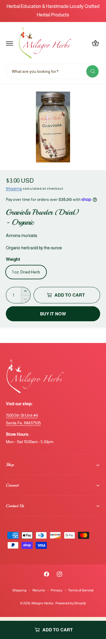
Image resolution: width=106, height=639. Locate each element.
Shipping (14, 188)
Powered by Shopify (70, 603)
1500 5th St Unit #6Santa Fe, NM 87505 (23, 419)
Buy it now (53, 313)
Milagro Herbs (42, 603)
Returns (38, 590)
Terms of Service (81, 590)
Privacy (56, 590)
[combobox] (53, 71)
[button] (9, 43)
